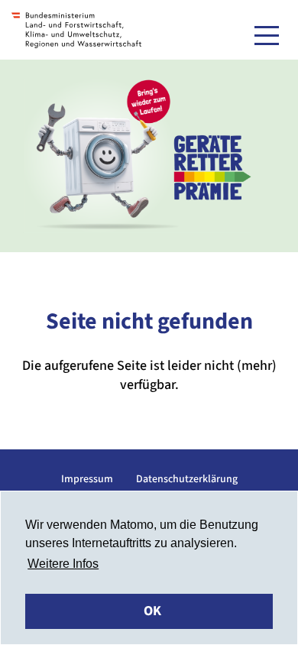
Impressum (87, 479)
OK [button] (152, 611)
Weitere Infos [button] (63, 563)
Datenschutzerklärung (187, 479)
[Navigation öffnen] (266, 35)
